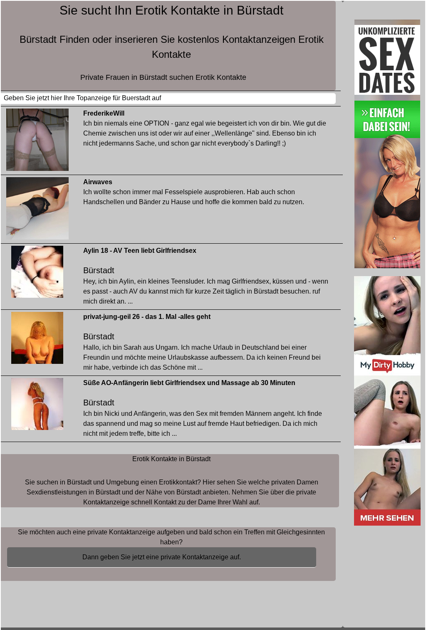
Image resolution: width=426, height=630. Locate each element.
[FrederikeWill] (37, 142)
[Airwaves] (37, 210)
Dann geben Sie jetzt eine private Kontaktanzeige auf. (161, 557)
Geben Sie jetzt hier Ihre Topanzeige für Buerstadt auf (82, 97)
